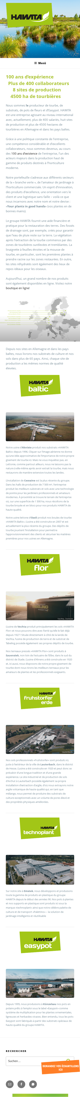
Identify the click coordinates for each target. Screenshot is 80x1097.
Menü (42, 63)
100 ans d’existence (24, 153)
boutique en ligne (17, 288)
